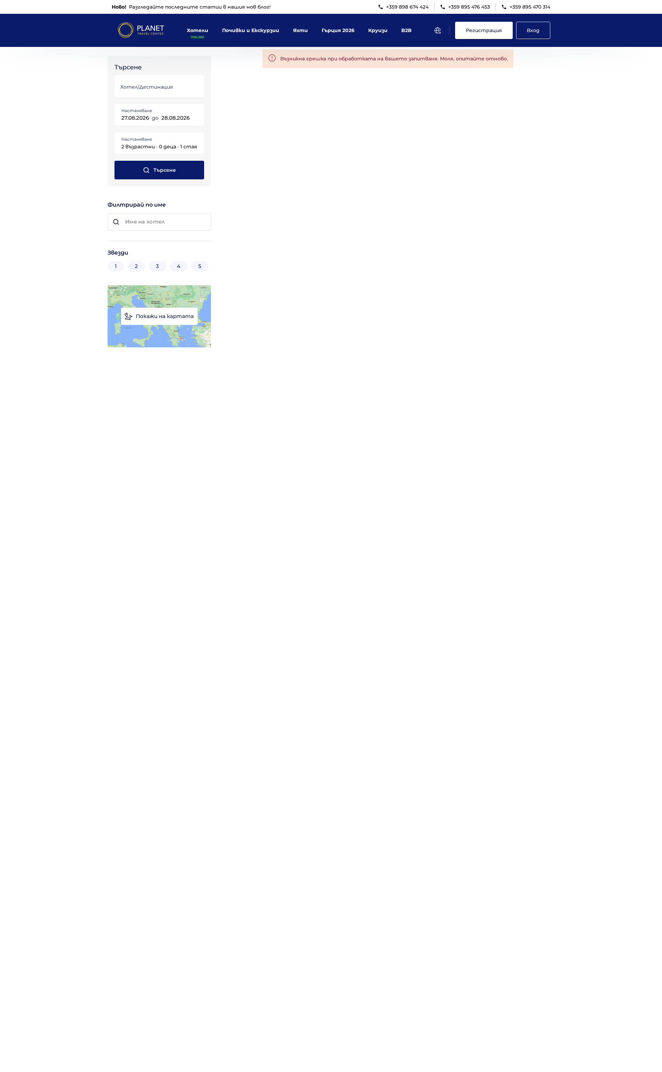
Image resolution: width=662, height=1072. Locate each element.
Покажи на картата (165, 316)
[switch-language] (437, 30)
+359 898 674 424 (407, 7)
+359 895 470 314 (530, 7)
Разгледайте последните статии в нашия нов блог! (191, 7)
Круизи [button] (378, 30)
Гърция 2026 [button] (338, 30)
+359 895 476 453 (469, 7)
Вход (533, 30)
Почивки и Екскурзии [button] (250, 30)
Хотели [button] (197, 30)
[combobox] (158, 89)
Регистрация (484, 30)
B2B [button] (406, 30)
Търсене (164, 170)
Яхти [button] (300, 30)
